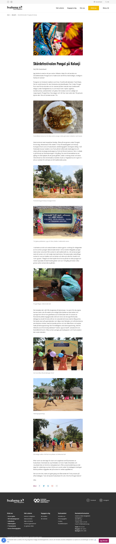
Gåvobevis (11, 521)
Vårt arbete (60, 8)
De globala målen (29, 526)
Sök (108, 2)
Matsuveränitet (28, 519)
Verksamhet (62, 513)
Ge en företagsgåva (14, 528)
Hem (8, 15)
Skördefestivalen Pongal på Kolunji (27, 15)
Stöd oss (93, 8)
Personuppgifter (62, 519)
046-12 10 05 (83, 522)
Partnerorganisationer (30, 523)
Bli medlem (44, 516)
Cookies (60, 521)
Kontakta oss (61, 516)
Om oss (82, 8)
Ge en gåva (11, 516)
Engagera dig (71, 8)
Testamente (12, 526)
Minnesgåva (12, 523)
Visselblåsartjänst (63, 523)
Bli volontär (44, 519)
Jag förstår (104, 541)
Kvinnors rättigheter (29, 516)
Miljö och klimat (28, 521)
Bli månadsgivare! (13, 519)
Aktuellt (14, 15)
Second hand (99, 2)
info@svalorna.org (84, 524)
